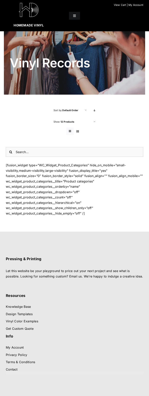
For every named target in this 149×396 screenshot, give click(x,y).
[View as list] (77, 131)
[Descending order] (94, 110)
